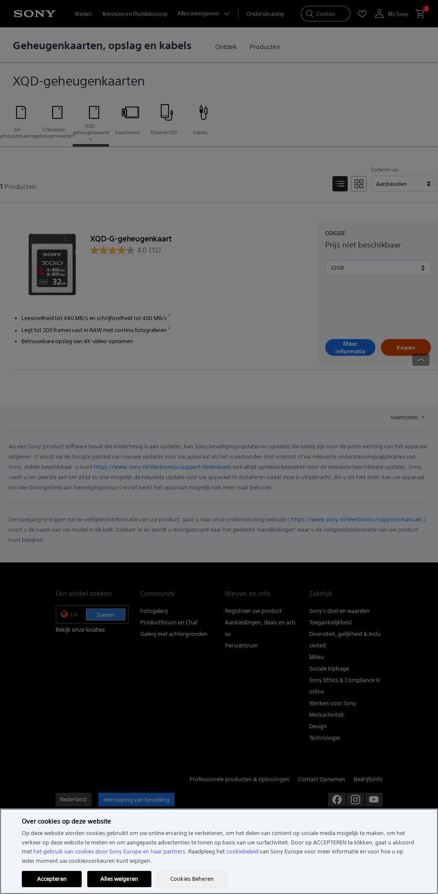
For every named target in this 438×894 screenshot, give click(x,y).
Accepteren (52, 878)
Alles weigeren (119, 878)
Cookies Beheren (192, 878)
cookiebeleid (242, 851)
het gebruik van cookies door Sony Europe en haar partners (109, 851)
